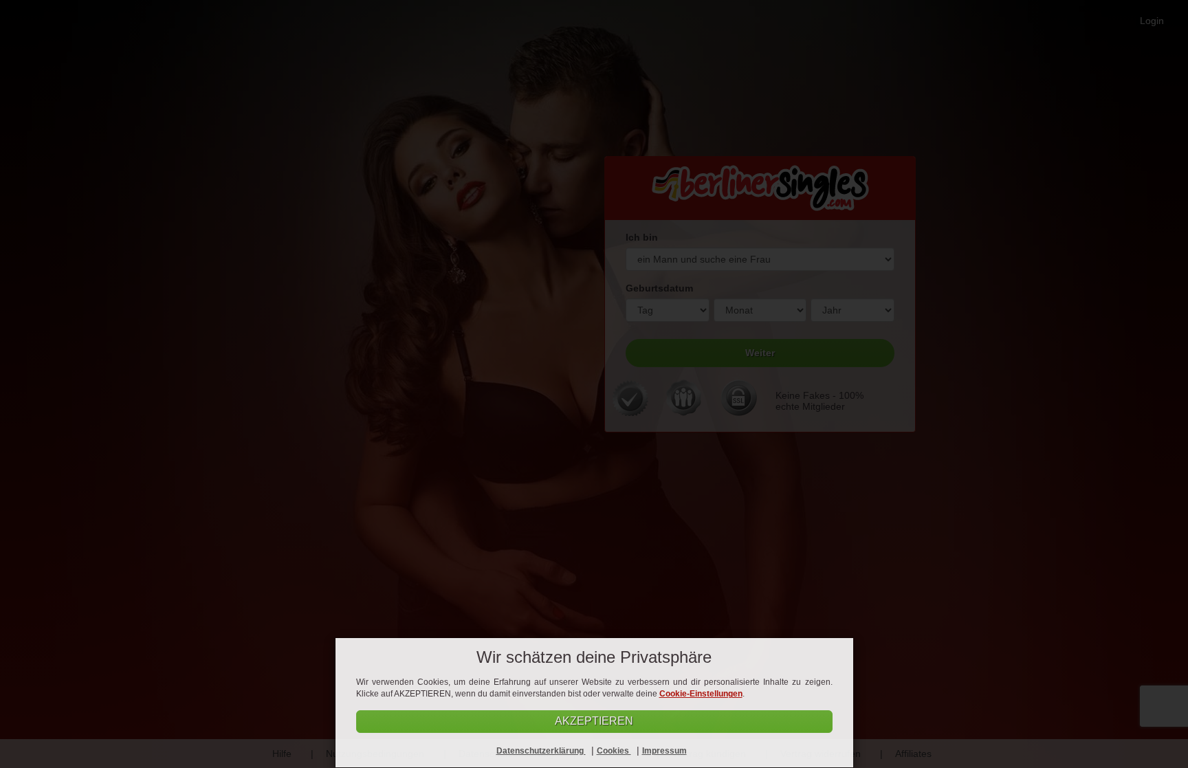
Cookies (614, 751)
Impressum (664, 751)
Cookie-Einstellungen (700, 694)
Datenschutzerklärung (541, 751)
